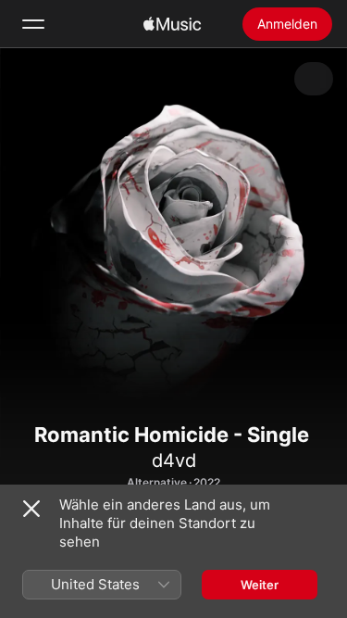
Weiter (260, 584)
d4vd (174, 460)
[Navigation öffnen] (33, 24)
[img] (172, 24)
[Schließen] (31, 508)
